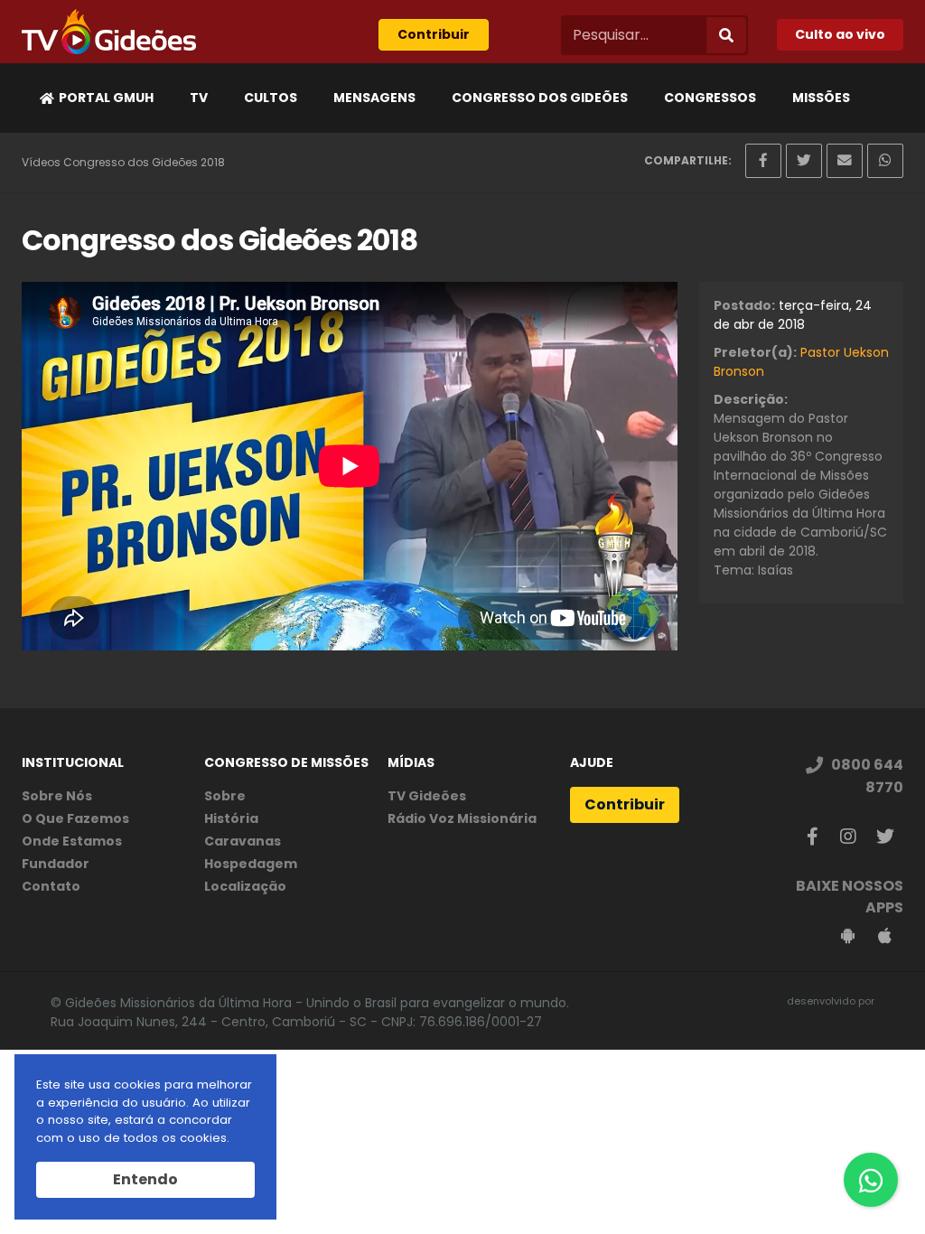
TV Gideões (427, 796)
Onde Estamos (72, 841)
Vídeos (41, 162)
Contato (51, 886)
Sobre (225, 796)
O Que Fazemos (75, 818)
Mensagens (374, 98)
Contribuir (433, 34)
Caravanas (242, 841)
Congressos (710, 98)
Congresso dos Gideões (540, 98)
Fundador (55, 864)
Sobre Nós (57, 796)
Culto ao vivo (840, 34)
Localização (245, 886)
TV (199, 98)
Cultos (270, 98)
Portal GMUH (106, 98)
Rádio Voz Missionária (462, 818)
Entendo (145, 1179)
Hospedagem (250, 864)
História (231, 818)
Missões (821, 98)
